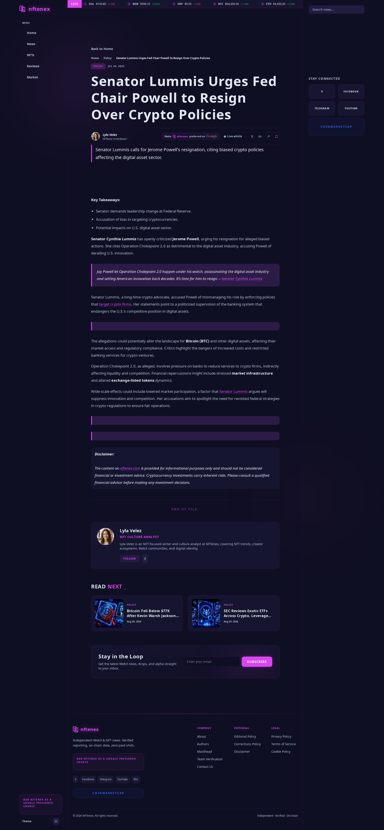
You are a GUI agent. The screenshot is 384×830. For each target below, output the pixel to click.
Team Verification (210, 759)
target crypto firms (115, 304)
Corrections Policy (247, 744)
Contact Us (205, 766)
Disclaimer (242, 751)
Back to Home (102, 49)
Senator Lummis (233, 391)
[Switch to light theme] (56, 821)
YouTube (122, 779)
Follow (129, 558)
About (201, 736)
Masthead (204, 751)
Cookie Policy (280, 751)
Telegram (106, 779)
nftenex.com (130, 468)
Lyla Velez (110, 135)
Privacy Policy (281, 736)
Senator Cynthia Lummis (242, 278)
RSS (136, 779)
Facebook (88, 779)
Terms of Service (283, 744)
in (260, 136)
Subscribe (257, 661)
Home (95, 58)
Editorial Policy (245, 736)
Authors (203, 744)
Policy (108, 58)
